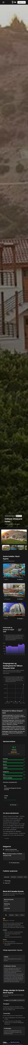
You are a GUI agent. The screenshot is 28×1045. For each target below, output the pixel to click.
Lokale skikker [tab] (16, 1000)
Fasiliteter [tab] (13, 877)
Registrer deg (22, 2)
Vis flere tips (13, 804)
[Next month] (24, 630)
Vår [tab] (6, 915)
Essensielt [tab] (6, 877)
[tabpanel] (14, 882)
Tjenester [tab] (20, 877)
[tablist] (15, 877)
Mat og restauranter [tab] (11, 1000)
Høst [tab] (17, 915)
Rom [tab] (25, 877)
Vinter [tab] (22, 915)
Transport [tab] (6, 1000)
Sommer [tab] (11, 915)
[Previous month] (17, 630)
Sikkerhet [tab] (22, 1000)
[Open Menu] (3, 2)
